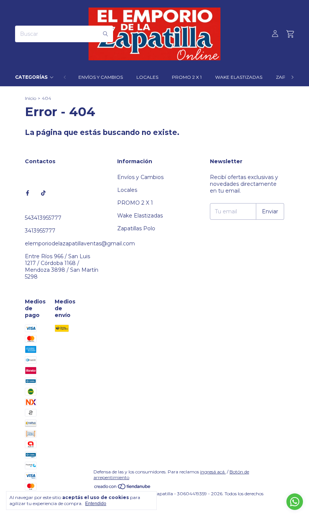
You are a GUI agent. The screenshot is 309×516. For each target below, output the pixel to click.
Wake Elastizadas (238, 77)
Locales (147, 77)
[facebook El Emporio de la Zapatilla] (27, 193)
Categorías (31, 77)
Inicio (30, 98)
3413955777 (40, 230)
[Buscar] (105, 34)
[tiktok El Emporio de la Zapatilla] (43, 193)
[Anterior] (64, 77)
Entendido (95, 503)
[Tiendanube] (122, 488)
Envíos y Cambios (100, 77)
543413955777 (43, 217)
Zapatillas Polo (136, 228)
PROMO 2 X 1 (187, 77)
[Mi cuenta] (275, 34)
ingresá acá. (213, 472)
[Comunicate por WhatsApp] (294, 501)
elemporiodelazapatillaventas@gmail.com (80, 243)
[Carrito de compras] (290, 34)
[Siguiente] (292, 77)
